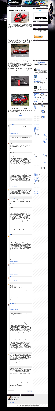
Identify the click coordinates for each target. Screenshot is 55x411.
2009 (43, 168)
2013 (43, 163)
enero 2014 (44, 162)
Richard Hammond (36, 174)
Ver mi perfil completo (11, 402)
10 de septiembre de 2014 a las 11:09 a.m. (14, 309)
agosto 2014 (45, 154)
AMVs (34, 105)
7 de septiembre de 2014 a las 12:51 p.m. (14, 133)
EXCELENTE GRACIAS (37, 95)
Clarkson (35, 111)
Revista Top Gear (20, 115)
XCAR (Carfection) (36, 193)
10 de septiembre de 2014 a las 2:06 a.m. (14, 280)
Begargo (11, 353)
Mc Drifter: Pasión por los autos (24, 405)
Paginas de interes (21, 6)
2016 (43, 116)
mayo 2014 (44, 157)
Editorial (35, 126)
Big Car (35, 106)
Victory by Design (36, 184)
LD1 (10, 234)
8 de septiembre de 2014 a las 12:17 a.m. (14, 186)
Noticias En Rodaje (12, 124)
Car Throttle (35, 108)
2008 (43, 169)
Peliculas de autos (36, 170)
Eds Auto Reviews (36, 127)
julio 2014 (44, 155)
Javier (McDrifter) (12, 142)
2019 (43, 112)
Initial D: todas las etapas (40, 86)
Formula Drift (35, 131)
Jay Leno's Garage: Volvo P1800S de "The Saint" (45, 130)
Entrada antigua (30, 391)
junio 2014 (44, 156)
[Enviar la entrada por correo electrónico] (26, 119)
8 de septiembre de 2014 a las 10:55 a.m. (14, 232)
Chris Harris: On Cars (37, 109)
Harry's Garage (36, 135)
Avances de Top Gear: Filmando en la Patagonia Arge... (45, 138)
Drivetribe (35, 123)
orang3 (11, 276)
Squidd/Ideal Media (36, 175)
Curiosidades (35, 114)
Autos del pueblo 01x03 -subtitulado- (45, 152)
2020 (43, 111)
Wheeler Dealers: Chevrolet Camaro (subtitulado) (45, 143)
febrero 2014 (45, 160)
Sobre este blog (15, 6)
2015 (43, 117)
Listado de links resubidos (37, 81)
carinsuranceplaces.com (33, 405)
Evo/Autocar (35, 130)
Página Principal (9, 6)
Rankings (35, 173)
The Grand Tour (36, 181)
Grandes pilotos (36, 134)
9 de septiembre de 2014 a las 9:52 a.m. (14, 274)
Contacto (26, 6)
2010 (43, 167)
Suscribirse (41, 18)
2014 (43, 118)
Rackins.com (37, 405)
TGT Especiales (36, 180)
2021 (43, 110)
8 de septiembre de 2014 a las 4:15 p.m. (14, 261)
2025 (43, 105)
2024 (43, 106)
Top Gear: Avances (36, 182)
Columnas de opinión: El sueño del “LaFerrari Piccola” (44, 148)
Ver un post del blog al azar (40, 26)
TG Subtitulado (36, 177)
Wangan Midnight (36, 190)
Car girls (35, 107)
